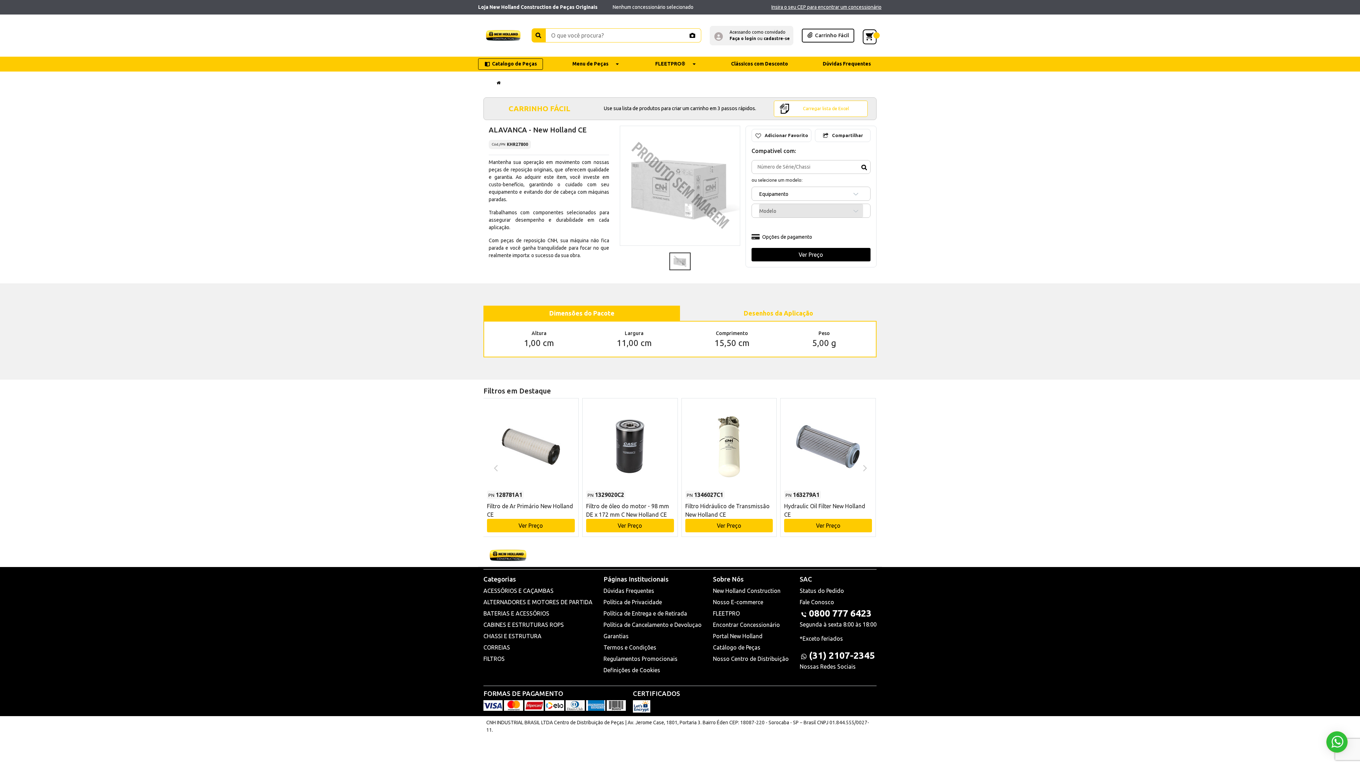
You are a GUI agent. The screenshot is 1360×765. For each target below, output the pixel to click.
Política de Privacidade (633, 602)
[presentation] (495, 467)
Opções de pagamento (787, 237)
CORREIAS (496, 647)
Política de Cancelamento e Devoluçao (653, 625)
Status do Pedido (822, 591)
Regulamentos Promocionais (641, 659)
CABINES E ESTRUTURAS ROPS (523, 625)
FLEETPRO (726, 613)
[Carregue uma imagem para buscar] (692, 35)
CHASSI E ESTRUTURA (512, 636)
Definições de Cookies (632, 670)
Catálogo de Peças (736, 647)
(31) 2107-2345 (842, 655)
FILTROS (494, 659)
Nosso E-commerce (738, 602)
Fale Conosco (817, 602)
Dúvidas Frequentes (629, 591)
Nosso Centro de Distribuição (751, 659)
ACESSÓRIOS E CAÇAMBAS (518, 591)
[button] (751, 35)
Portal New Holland (738, 636)
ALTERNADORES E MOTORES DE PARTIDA (538, 602)
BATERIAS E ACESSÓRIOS (516, 613)
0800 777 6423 (840, 613)
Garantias (616, 636)
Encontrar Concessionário (746, 625)
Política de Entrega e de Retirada (645, 613)
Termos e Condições (630, 647)
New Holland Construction (747, 591)
